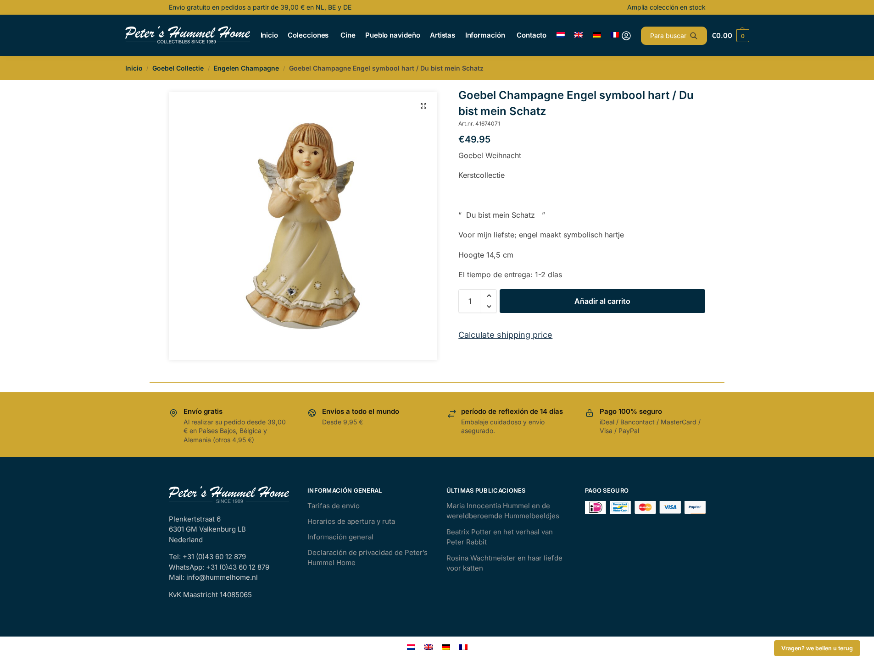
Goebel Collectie (178, 68)
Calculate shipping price (505, 335)
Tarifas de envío (333, 505)
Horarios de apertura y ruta (351, 521)
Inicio (134, 68)
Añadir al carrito (602, 301)
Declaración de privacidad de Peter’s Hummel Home (367, 557)
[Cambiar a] (561, 35)
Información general (340, 537)
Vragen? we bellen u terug (817, 648)
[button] (423, 106)
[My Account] (626, 35)
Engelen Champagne (246, 68)
